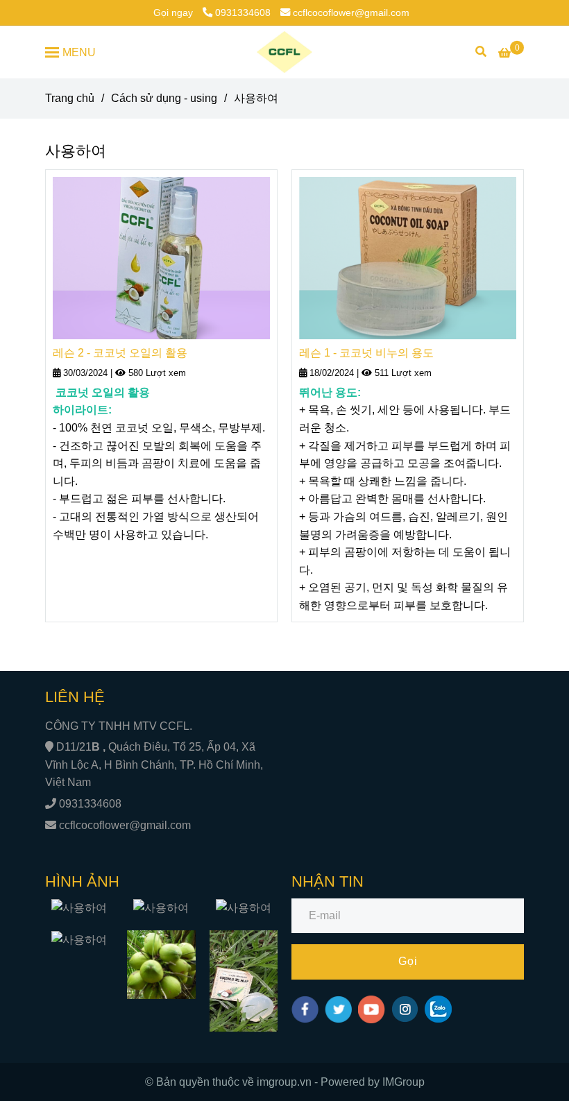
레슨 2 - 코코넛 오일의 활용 (120, 353)
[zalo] (438, 1009)
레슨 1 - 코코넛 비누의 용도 (366, 353)
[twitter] (338, 1009)
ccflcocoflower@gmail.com (351, 12)
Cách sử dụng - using (164, 98)
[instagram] (404, 1009)
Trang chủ (69, 98)
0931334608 (243, 12)
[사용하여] (285, 52)
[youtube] (371, 1009)
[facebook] (305, 1009)
